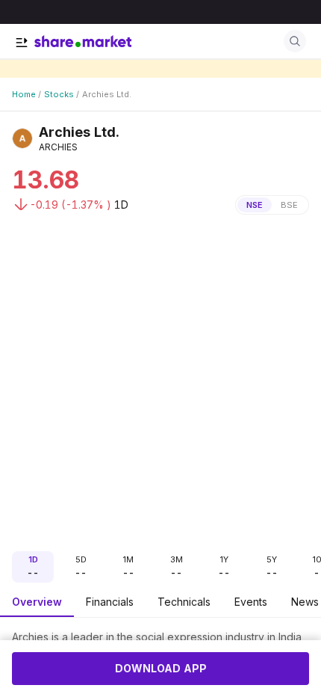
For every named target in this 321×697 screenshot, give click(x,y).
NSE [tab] (254, 205)
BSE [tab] (289, 205)
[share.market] (82, 41)
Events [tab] (250, 601)
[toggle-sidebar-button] (21, 42)
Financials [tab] (110, 601)
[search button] (295, 41)
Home (24, 94)
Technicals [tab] (184, 601)
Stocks (59, 94)
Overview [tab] (37, 601)
